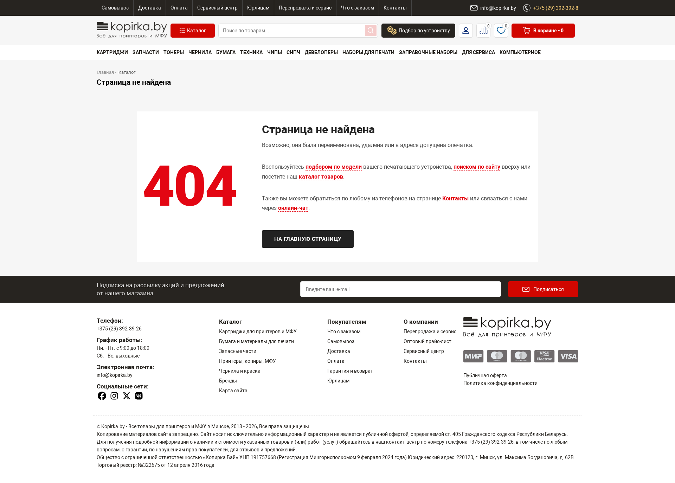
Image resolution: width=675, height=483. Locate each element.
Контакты (455, 198)
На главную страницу (307, 239)
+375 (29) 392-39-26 (119, 328)
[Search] (371, 30)
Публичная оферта (485, 375)
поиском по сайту (477, 166)
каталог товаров (321, 176)
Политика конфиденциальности (500, 383)
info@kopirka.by (115, 375)
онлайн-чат (293, 208)
